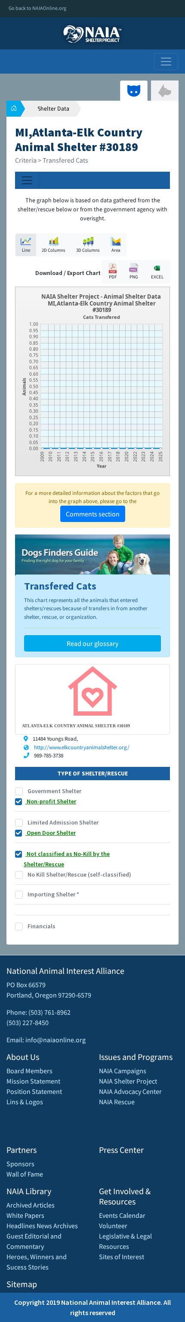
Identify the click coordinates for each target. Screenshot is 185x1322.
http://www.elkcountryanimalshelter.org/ (82, 747)
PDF (113, 277)
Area (115, 250)
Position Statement (34, 1091)
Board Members (29, 1070)
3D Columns (88, 250)
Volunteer (113, 1225)
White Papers (25, 1215)
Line (26, 250)
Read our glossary (92, 643)
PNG (134, 277)
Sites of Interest (121, 1256)
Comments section (93, 514)
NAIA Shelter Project (128, 1081)
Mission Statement (33, 1081)
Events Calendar (122, 1215)
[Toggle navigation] (166, 61)
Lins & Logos (24, 1101)
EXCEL (157, 277)
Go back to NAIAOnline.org (37, 8)
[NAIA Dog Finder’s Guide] (92, 556)
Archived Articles (30, 1205)
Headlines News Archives (42, 1225)
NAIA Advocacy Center (130, 1091)
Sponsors (20, 1163)
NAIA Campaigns (122, 1070)
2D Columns (53, 250)
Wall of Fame (24, 1174)
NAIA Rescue (117, 1101)
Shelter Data (53, 108)
